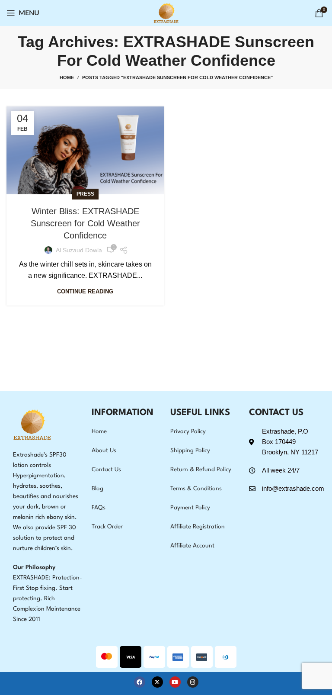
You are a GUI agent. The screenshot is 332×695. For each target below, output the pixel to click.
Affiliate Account (192, 546)
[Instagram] (192, 682)
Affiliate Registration (197, 527)
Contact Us (106, 470)
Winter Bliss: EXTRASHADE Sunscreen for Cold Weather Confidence (85, 223)
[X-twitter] (157, 682)
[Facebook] (139, 682)
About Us (104, 450)
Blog (97, 489)
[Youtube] (175, 682)
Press (85, 194)
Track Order (107, 527)
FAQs (98, 508)
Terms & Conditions (196, 489)
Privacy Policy (188, 431)
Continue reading (85, 291)
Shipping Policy (190, 450)
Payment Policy (190, 508)
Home (67, 77)
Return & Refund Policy (200, 470)
